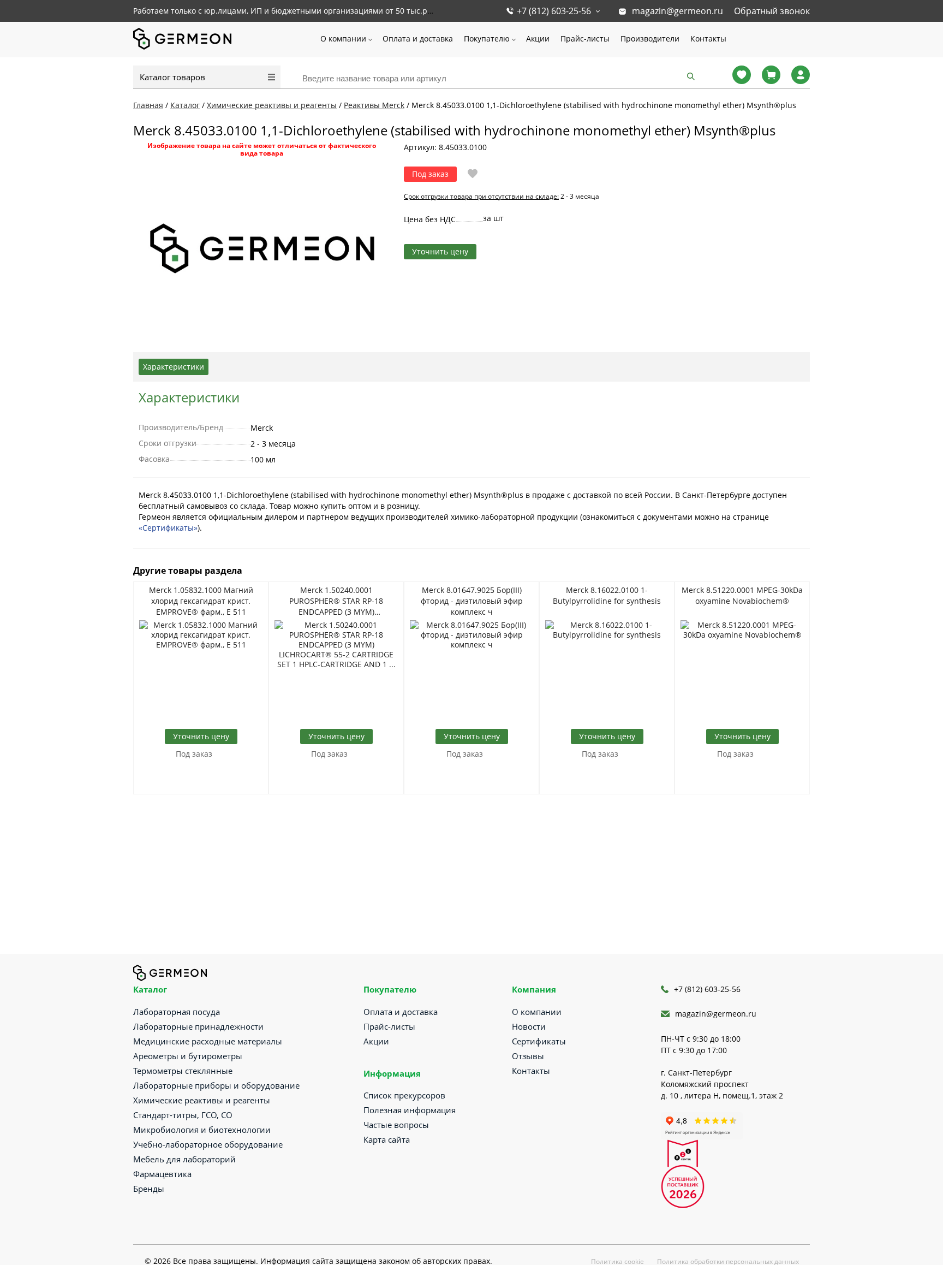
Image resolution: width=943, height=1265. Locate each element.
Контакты (708, 38)
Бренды (148, 1188)
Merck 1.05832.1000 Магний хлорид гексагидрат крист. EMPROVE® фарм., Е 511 (201, 601)
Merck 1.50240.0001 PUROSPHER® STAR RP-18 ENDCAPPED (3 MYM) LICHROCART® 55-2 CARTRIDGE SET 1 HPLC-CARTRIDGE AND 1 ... (336, 601)
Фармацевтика (162, 1173)
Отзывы (528, 1055)
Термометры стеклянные (182, 1070)
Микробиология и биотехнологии (202, 1129)
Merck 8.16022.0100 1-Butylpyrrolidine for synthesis (607, 595)
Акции (538, 38)
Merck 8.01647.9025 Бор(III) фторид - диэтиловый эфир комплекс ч (472, 601)
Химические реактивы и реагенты (201, 1100)
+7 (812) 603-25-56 (554, 11)
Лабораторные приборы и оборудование (216, 1085)
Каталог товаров (172, 77)
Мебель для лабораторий (184, 1159)
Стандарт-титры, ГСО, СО (182, 1114)
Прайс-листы (585, 38)
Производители (649, 38)
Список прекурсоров (404, 1095)
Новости (529, 1026)
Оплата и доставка (418, 38)
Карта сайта (386, 1139)
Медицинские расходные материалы (207, 1041)
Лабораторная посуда (176, 1011)
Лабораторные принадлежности (198, 1026)
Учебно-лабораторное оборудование (208, 1144)
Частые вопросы (396, 1124)
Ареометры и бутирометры (187, 1055)
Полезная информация (409, 1109)
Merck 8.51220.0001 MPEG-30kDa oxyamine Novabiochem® (742, 595)
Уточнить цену (440, 251)
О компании (343, 38)
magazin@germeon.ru (677, 11)
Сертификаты (539, 1041)
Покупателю (487, 38)
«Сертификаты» (168, 527)
